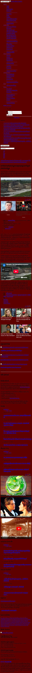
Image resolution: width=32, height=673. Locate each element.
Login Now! (9, 114)
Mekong (6, 299)
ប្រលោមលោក (10, 96)
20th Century (12, 623)
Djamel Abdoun (4, 625)
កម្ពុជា (8, 6)
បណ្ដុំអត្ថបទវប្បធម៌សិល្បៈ (12, 41)
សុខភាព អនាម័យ (10, 46)
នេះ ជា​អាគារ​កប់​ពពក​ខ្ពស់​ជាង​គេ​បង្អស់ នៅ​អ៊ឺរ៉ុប (15, 457)
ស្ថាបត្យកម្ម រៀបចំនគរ (11, 26)
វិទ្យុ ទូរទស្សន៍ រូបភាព (11, 35)
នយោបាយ (9, 14)
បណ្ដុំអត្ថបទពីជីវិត (10, 52)
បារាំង (8, 7)
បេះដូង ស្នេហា (10, 49)
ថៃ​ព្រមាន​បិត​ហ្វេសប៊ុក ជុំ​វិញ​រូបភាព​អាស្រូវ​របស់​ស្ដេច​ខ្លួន (17, 439)
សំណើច (8, 100)
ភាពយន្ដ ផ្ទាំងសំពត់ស (11, 36)
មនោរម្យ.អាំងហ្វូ (11, 220)
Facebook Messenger (5, 626)
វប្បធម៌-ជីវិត (6, 25)
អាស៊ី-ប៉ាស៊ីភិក (10, 9)
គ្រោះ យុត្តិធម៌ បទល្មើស (12, 18)
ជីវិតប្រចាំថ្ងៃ (9, 44)
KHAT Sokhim (19, 622)
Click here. (16, 117)
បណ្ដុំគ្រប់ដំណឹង (10, 23)
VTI (12, 619)
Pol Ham (24, 625)
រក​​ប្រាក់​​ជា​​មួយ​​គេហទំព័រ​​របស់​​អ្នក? (8, 601)
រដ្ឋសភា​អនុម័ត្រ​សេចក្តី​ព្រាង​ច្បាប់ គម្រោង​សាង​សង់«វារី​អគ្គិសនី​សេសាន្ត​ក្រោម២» (15, 359)
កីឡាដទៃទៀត (10, 60)
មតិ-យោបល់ (8, 228)
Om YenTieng (16, 618)
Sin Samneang (7, 622)
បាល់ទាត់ (9, 55)
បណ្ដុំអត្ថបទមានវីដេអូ (11, 85)
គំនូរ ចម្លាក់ (9, 28)
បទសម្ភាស (9, 77)
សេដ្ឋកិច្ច (8, 17)
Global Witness (18, 625)
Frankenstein (13, 622)
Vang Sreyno (8, 620)
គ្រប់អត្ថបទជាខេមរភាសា (11, 294)
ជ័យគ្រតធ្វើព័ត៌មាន (11, 95)
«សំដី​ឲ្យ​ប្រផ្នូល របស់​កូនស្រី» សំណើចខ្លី (14, 587)
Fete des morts (26, 622)
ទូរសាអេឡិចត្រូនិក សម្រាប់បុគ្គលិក (9, 610)
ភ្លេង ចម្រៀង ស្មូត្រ (11, 30)
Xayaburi (6, 300)
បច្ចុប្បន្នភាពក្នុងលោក (22, 294)
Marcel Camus (17, 619)
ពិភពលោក (9, 11)
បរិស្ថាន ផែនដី (10, 296)
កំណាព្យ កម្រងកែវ (11, 98)
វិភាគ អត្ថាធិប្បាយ (10, 74)
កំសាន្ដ (5, 87)
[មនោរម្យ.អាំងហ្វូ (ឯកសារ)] (16, 1)
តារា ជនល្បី (9, 88)
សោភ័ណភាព (9, 47)
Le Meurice (13, 620)
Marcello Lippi (26, 623)
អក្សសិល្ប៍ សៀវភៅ (11, 33)
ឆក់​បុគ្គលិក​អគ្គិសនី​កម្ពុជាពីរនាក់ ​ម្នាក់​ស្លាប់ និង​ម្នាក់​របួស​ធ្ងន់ (11, 367)
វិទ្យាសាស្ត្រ (9, 68)
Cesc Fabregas (11, 625)
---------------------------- (12, 12)
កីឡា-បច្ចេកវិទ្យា (7, 53)
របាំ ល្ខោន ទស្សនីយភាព (12, 31)
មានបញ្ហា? (11, 227)
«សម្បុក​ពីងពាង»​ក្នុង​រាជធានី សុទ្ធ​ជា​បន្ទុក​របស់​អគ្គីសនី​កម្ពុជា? (11, 350)
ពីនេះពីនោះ (9, 92)
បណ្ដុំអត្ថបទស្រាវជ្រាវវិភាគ (12, 82)
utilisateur (8, 619)
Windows (22, 620)
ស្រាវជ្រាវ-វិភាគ (7, 72)
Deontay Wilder (9, 618)
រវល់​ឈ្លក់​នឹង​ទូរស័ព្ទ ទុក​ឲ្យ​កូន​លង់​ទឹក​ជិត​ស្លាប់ (15, 558)
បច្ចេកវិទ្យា (9, 66)
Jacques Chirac (19, 623)
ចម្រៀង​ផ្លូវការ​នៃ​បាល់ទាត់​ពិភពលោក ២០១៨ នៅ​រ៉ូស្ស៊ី (17, 463)
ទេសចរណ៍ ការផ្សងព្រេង (12, 90)
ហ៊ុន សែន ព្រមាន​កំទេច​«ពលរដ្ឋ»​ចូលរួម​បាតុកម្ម (16, 445)
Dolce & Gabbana (24, 618)
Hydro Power (7, 303)
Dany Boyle (3, 618)
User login (8, 105)
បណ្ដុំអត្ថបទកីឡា (10, 63)
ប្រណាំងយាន (9, 58)
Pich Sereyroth (24, 619)
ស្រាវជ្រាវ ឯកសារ (10, 76)
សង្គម (8, 15)
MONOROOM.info (25, 387)
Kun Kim (18, 620)
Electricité (6, 302)
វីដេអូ (5, 83)
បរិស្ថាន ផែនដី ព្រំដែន (11, 20)
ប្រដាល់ (8, 57)
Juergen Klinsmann (5, 623)
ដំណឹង (5, 4)
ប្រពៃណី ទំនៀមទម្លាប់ (11, 38)
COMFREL (3, 619)
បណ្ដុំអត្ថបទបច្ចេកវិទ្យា (11, 71)
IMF (27, 625)
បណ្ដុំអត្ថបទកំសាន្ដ (11, 103)
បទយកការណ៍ (10, 79)
